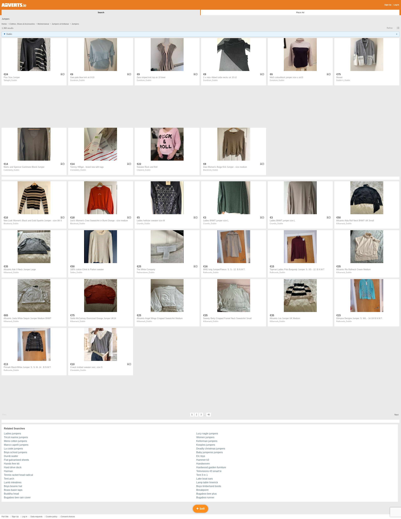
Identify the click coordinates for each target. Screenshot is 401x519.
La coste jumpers (13, 448)
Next (396, 415)
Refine (390, 28)
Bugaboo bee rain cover (17, 497)
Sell (202, 508)
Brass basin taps (13, 490)
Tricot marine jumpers (16, 437)
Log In (396, 5)
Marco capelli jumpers (16, 444)
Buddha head (11, 493)
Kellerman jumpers (206, 441)
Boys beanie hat (13, 486)
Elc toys (200, 456)
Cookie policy (51, 517)
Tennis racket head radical (18, 475)
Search (101, 12)
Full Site (5, 517)
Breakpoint (202, 490)
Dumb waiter (11, 456)
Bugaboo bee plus (206, 493)
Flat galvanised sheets (16, 460)
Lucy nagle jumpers (207, 433)
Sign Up (387, 5)
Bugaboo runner (205, 497)
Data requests (36, 517)
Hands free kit (11, 463)
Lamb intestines (12, 482)
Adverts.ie (14, 5)
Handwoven (203, 463)
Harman (8, 471)
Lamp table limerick (207, 482)
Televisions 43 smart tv (208, 471)
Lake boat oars (204, 478)
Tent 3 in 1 (202, 475)
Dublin (14, 80)
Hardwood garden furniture (211, 467)
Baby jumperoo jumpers (209, 452)
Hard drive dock (12, 467)
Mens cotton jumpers (15, 441)
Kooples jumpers (205, 444)
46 (209, 414)
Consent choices (68, 517)
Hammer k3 (202, 460)
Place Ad (300, 12)
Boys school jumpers (15, 452)
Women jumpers (205, 437)
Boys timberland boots (208, 486)
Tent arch (9, 478)
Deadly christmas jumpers (210, 448)
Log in (24, 517)
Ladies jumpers (12, 433)
